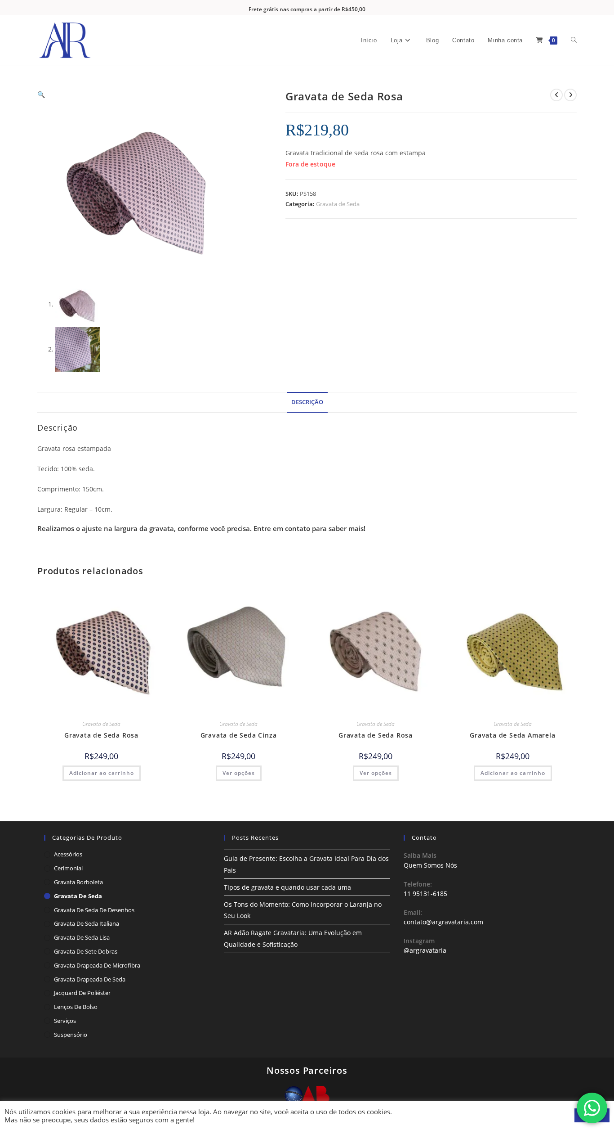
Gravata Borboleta (78, 882)
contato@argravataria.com (443, 922)
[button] (41, 94)
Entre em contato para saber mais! (309, 528)
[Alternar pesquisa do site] (573, 40)
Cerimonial (68, 868)
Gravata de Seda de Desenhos (94, 910)
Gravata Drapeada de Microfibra (97, 965)
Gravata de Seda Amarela (512, 735)
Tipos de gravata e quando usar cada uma (287, 887)
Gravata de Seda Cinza (238, 735)
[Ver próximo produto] (570, 95)
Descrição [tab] (307, 402)
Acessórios (68, 854)
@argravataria (425, 950)
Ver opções (238, 773)
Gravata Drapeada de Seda (89, 979)
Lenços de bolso (76, 1007)
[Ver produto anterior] (556, 95)
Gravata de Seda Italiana (86, 923)
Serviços (65, 1021)
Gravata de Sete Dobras (85, 951)
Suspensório (70, 1035)
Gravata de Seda (338, 204)
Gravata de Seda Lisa (82, 937)
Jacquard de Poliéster (82, 993)
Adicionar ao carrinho (101, 773)
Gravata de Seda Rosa (101, 735)
